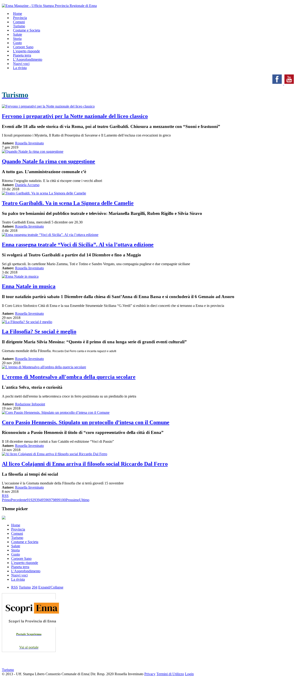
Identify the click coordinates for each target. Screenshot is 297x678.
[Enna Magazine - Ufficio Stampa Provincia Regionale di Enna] (49, 6)
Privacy (149, 674)
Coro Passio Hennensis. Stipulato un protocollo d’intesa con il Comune (85, 422)
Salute (15, 546)
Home (15, 525)
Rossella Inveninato (29, 143)
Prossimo (72, 500)
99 (58, 500)
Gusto (15, 554)
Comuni (17, 533)
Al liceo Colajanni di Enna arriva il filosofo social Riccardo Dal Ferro (85, 464)
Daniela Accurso (27, 185)
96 (47, 500)
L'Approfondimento (25, 571)
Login (189, 674)
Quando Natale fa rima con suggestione (48, 161)
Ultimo (84, 500)
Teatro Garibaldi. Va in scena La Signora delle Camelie (68, 203)
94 (40, 500)
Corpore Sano (21, 558)
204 (34, 587)
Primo (6, 500)
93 (36, 500)
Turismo (17, 538)
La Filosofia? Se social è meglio (39, 331)
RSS (5, 496)
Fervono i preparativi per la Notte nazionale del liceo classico (75, 116)
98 (54, 500)
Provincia (18, 529)
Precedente (19, 500)
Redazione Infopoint (30, 404)
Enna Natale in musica (28, 286)
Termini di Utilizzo (170, 674)
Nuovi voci (19, 575)
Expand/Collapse (50, 587)
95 (43, 500)
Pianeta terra (20, 567)
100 (63, 500)
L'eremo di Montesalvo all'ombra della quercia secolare (69, 377)
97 (51, 500)
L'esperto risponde (24, 563)
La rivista (20, 68)
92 (32, 500)
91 (28, 500)
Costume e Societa (26, 30)
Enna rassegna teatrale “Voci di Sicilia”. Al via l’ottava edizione (78, 245)
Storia (15, 550)
